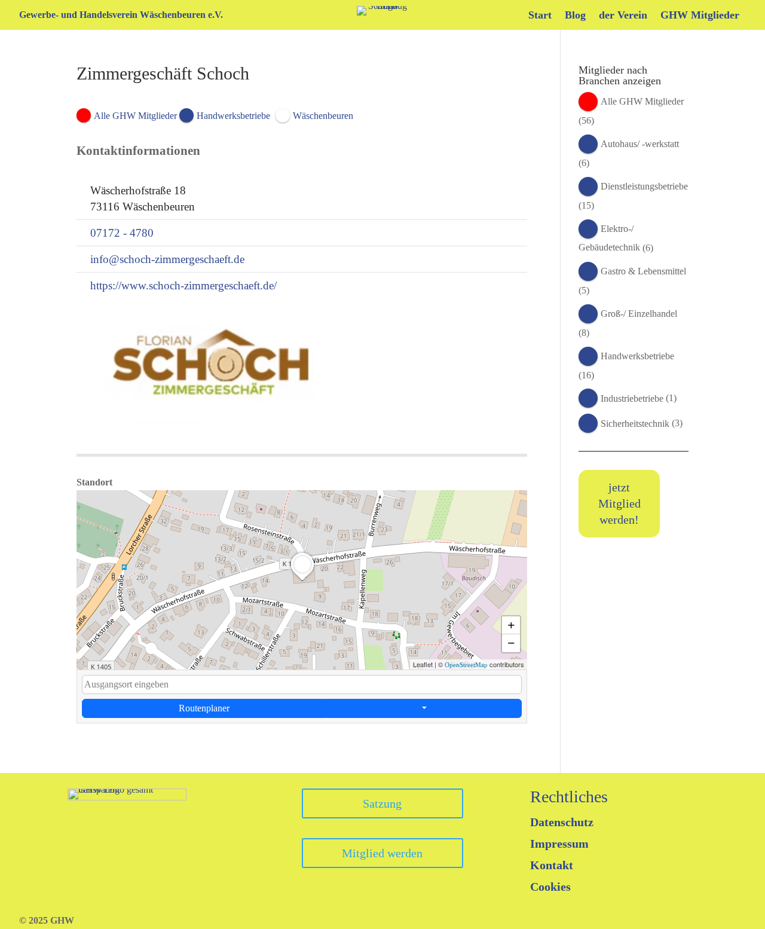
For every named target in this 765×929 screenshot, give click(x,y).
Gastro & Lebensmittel (643, 271)
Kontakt (551, 865)
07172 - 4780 (122, 233)
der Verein (623, 16)
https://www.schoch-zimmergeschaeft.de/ (183, 285)
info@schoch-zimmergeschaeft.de (167, 259)
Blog (575, 16)
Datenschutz (561, 822)
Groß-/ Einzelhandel (639, 313)
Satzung (382, 803)
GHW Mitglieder (699, 16)
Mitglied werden (382, 853)
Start (540, 16)
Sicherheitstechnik (635, 423)
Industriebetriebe (632, 398)
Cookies (550, 886)
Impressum (559, 843)
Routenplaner (204, 708)
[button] (302, 580)
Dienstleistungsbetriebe (644, 186)
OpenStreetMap (466, 664)
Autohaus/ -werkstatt (640, 144)
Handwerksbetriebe (637, 356)
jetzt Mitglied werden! (619, 503)
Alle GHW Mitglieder (642, 101)
